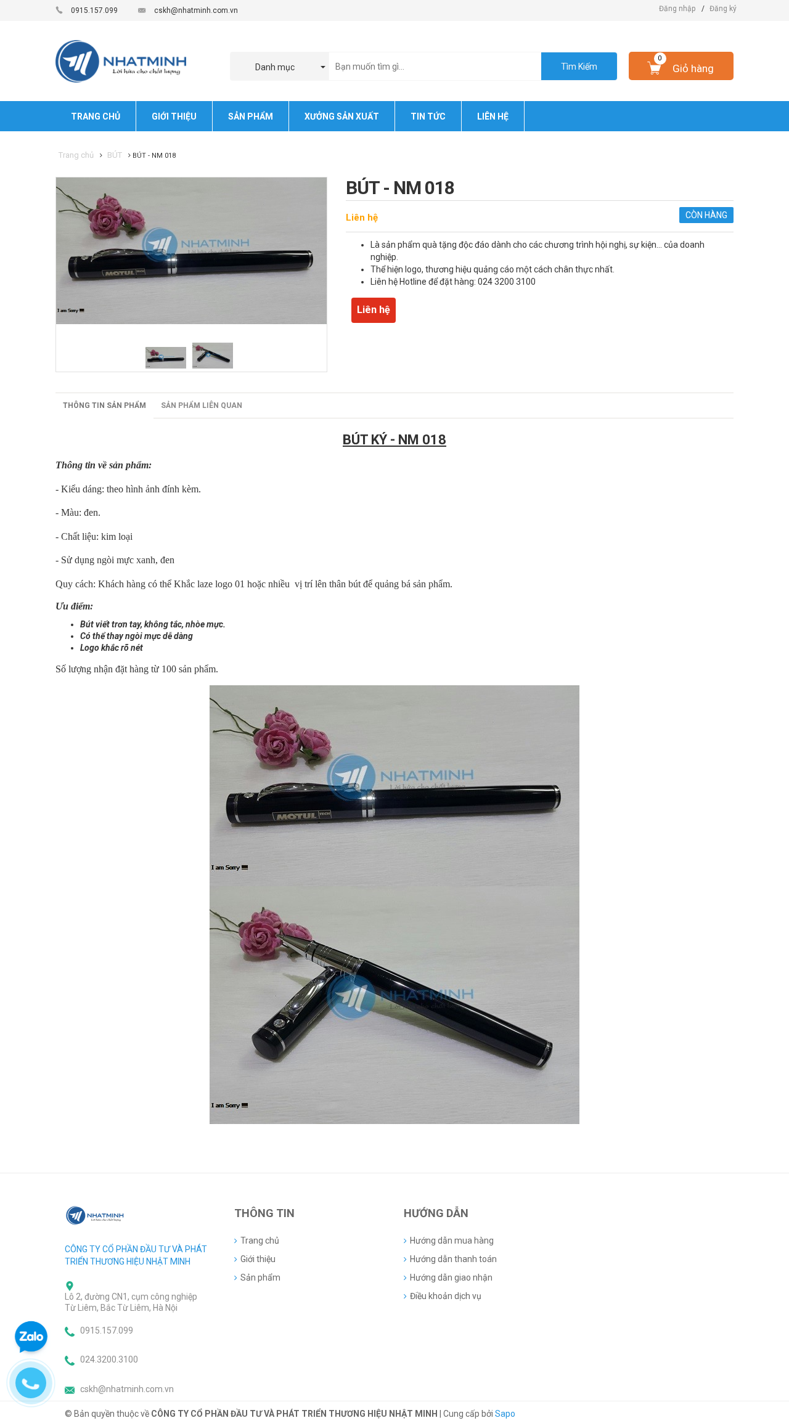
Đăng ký (723, 8)
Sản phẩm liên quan (201, 405)
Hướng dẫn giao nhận (451, 1277)
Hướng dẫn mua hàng (452, 1240)
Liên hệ (362, 217)
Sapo (505, 1414)
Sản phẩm (260, 1277)
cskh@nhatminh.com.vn (196, 10)
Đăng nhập (677, 8)
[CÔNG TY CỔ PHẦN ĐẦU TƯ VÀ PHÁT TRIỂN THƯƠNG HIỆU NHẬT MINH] (95, 1215)
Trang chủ (259, 1240)
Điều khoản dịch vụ (445, 1296)
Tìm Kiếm (579, 66)
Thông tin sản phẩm (104, 405)
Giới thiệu (258, 1259)
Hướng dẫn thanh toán (453, 1259)
